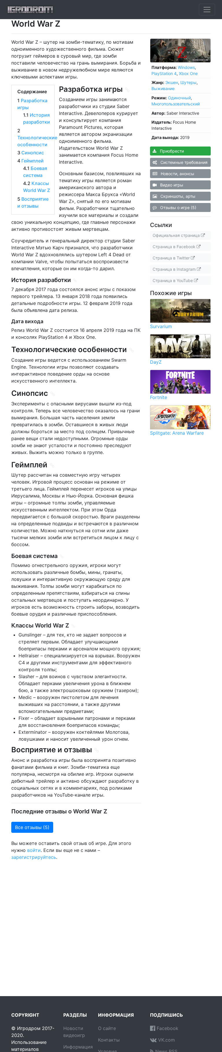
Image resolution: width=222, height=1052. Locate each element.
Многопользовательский (175, 103)
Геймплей (32, 161)
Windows (186, 67)
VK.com (166, 1040)
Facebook (166, 1028)
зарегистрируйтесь (33, 857)
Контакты (109, 1040)
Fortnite (158, 397)
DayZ (156, 362)
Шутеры (188, 82)
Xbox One (188, 73)
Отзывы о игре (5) (177, 207)
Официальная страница (177, 235)
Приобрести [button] (171, 151)
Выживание (163, 88)
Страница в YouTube (173, 280)
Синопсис (32, 152)
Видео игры (171, 184)
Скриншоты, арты (177, 196)
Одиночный (179, 97)
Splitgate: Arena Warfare (177, 433)
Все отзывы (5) (32, 827)
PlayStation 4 (164, 73)
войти (34, 850)
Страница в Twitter (172, 257)
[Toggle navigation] (207, 9)
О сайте (107, 1028)
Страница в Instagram (175, 269)
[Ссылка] (127, 90)
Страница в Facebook (175, 246)
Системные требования (183, 162)
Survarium (161, 326)
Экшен (171, 82)
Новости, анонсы (177, 173)
